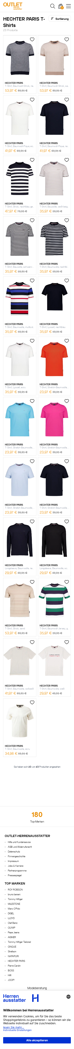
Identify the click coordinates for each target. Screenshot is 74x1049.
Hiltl (9, 975)
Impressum (13, 861)
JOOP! (11, 980)
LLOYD (11, 918)
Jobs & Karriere (15, 866)
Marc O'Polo (14, 908)
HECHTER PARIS (16, 961)
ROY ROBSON (15, 889)
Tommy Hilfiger (15, 899)
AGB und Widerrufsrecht (20, 847)
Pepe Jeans (13, 932)
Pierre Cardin (14, 965)
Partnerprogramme (17, 870)
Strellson (12, 951)
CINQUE (12, 946)
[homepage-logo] (23, 6)
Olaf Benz (12, 923)
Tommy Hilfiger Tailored (19, 942)
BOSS (11, 970)
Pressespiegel (15, 875)
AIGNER (12, 937)
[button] (52, 6)
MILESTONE (14, 904)
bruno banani (14, 894)
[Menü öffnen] (68, 6)
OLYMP (11, 927)
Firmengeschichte (16, 856)
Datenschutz (14, 851)
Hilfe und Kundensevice (19, 842)
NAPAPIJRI (13, 956)
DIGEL (11, 913)
